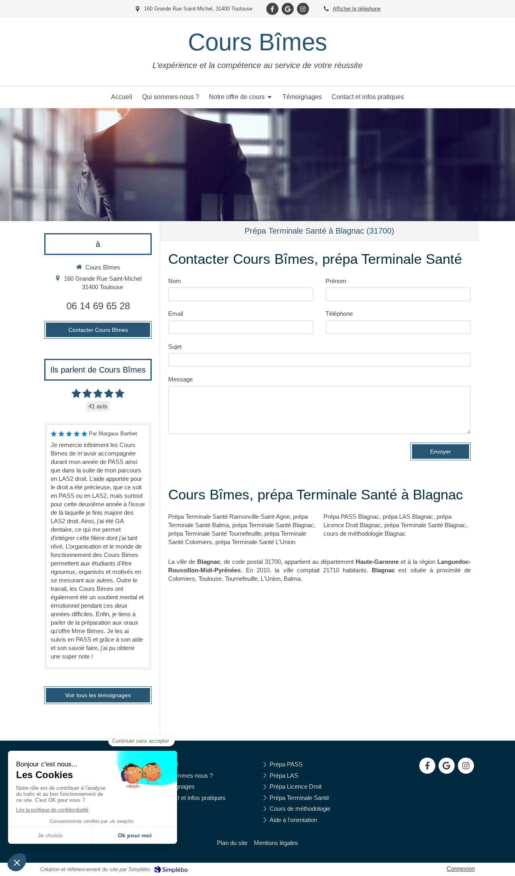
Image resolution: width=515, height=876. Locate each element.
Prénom (335, 281)
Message (180, 379)
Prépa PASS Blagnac (351, 516)
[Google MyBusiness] (288, 9)
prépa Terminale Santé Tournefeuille (214, 533)
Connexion (461, 868)
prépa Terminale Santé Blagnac (273, 525)
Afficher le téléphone (357, 9)
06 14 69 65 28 (98, 305)
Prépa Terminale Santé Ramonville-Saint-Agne (229, 516)
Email (175, 313)
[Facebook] (272, 9)
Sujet (174, 346)
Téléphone (339, 313)
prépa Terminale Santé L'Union (255, 541)
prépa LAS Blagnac (408, 516)
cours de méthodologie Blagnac (364, 533)
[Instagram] (303, 9)
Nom (174, 281)
